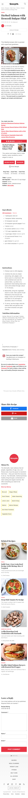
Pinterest (4, 368)
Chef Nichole (6, 674)
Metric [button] (15, 213)
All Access (14, 776)
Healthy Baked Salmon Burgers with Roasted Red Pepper (13, 666)
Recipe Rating (5, 706)
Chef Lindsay (6, 575)
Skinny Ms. (14, 4)
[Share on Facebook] (10, 34)
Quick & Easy (15, 501)
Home (2, 8)
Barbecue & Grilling (6, 629)
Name (3, 733)
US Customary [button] (6, 213)
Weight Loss (14, 766)
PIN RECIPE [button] (20, 162)
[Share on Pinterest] (8, 34)
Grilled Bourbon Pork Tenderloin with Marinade (11, 632)
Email (3, 740)
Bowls (2, 561)
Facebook (9, 366)
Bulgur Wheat (13, 492)
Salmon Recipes (13, 505)
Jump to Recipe (14, 30)
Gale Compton (6, 607)
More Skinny (6, 487)
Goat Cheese (5, 496)
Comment (4, 712)
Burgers (3, 662)
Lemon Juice (5, 501)
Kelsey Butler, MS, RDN (8, 640)
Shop (14, 779)
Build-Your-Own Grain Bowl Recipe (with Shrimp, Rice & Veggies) (12, 566)
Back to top (15, 755)
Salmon (4, 505)
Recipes (7, 8)
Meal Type (12, 8)
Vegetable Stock (6, 514)
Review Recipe (9, 162)
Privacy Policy (6, 793)
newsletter (21, 364)
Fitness (14, 770)
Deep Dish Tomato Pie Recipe (12, 600)
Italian (3, 597)
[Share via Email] (13, 34)
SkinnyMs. (8, 25)
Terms (12, 793)
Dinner (18, 8)
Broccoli (4, 492)
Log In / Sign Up (14, 788)
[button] (2, 22)
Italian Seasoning (17, 496)
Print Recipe (15, 166)
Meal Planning (14, 763)
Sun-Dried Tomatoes (8, 509)
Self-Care (14, 773)
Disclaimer (17, 793)
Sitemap (23, 793)
